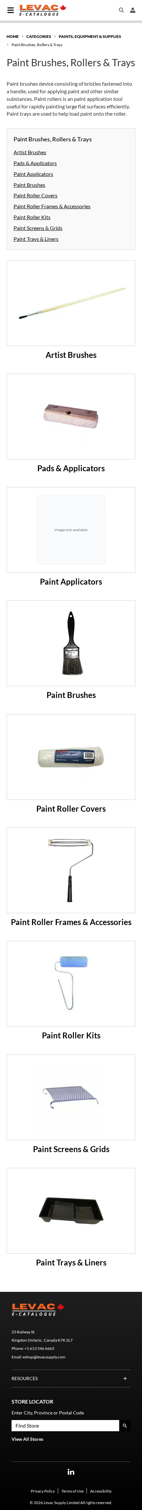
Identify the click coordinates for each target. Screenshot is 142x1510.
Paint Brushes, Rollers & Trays (37, 44)
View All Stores (27, 1439)
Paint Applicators (33, 174)
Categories (38, 36)
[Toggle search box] (121, 10)
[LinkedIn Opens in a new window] (71, 1472)
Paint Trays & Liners (36, 239)
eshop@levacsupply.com (44, 1356)
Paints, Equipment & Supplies (90, 36)
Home (13, 36)
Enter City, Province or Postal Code (48, 1412)
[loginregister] (132, 10)
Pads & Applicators (35, 163)
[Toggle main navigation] (11, 10)
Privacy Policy (43, 1491)
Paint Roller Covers (35, 195)
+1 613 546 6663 (39, 1348)
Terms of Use (72, 1491)
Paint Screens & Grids (38, 228)
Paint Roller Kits (32, 217)
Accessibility (101, 1491)
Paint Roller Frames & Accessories (52, 206)
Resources (25, 1378)
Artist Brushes (30, 152)
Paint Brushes (29, 185)
